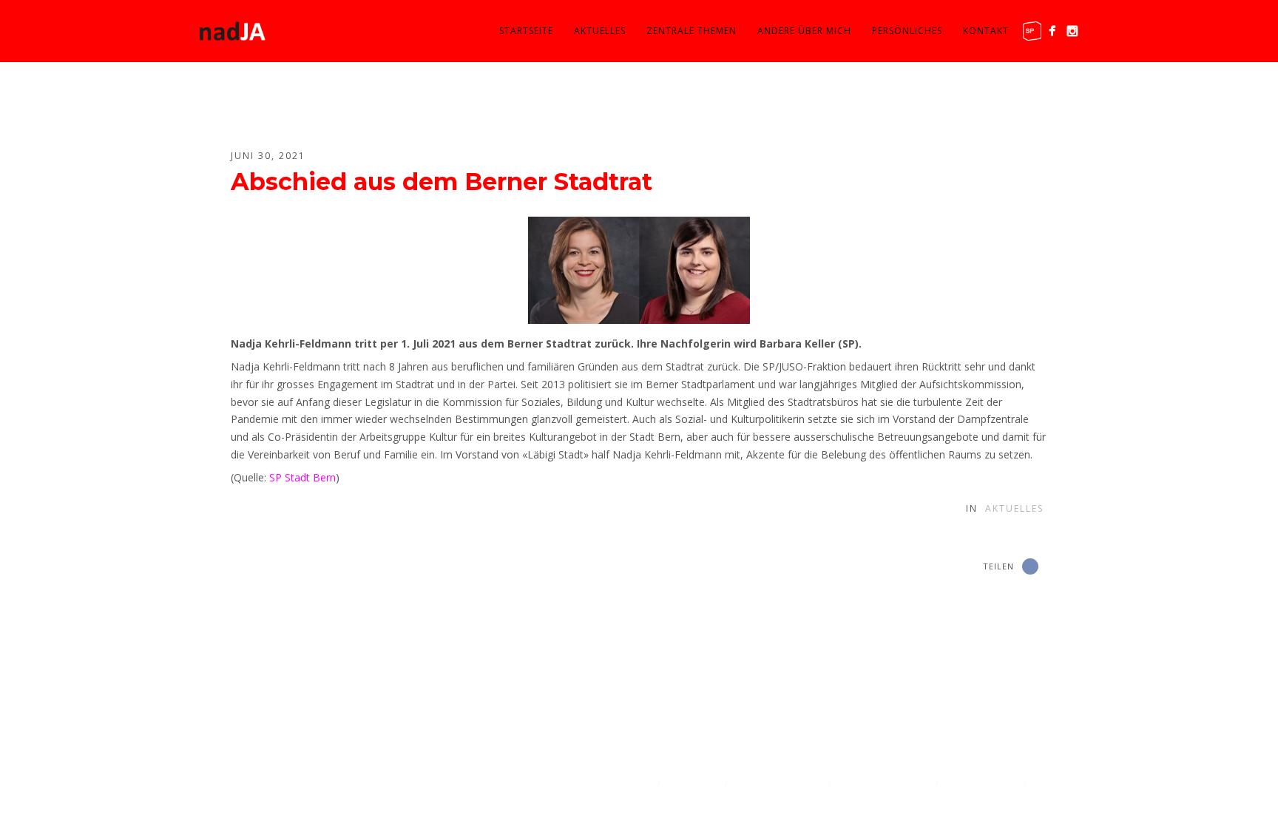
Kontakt (986, 30)
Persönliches (907, 30)
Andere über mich (804, 30)
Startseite (526, 30)
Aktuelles (600, 30)
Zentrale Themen (691, 30)
